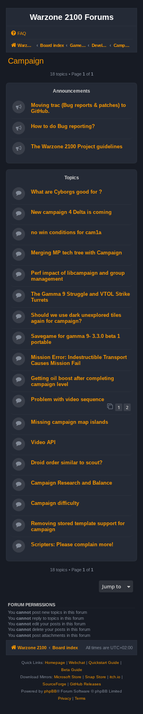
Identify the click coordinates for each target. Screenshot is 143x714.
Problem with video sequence (67, 399)
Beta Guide (71, 669)
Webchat (77, 662)
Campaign (26, 60)
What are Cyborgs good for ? (66, 192)
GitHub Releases (85, 684)
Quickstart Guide (104, 662)
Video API (43, 442)
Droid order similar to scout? (66, 463)
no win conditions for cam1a (66, 232)
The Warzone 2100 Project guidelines (76, 146)
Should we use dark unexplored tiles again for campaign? (76, 318)
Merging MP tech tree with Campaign (76, 253)
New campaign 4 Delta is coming (71, 212)
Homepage (55, 662)
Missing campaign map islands (69, 422)
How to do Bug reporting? (63, 126)
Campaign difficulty (55, 503)
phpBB (50, 691)
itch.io (115, 677)
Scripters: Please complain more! (72, 544)
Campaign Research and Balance (71, 483)
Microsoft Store (67, 677)
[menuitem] (18, 33)
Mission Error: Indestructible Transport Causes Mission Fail (79, 360)
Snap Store (95, 677)
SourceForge (54, 684)
